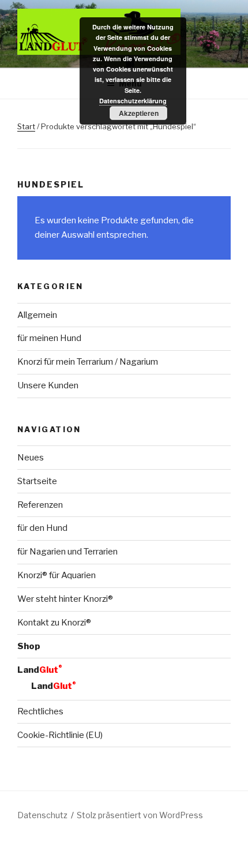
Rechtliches (40, 711)
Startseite (37, 481)
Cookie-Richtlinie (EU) (60, 735)
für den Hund (42, 528)
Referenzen (40, 505)
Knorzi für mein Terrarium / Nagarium (87, 362)
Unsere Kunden (47, 385)
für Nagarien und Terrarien (67, 551)
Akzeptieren (139, 113)
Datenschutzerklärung (133, 100)
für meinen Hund (49, 338)
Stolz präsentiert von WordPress (140, 815)
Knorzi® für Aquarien (56, 575)
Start (26, 126)
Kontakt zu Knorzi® (54, 622)
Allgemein (37, 315)
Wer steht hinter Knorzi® (65, 599)
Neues (30, 457)
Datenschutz (42, 815)
